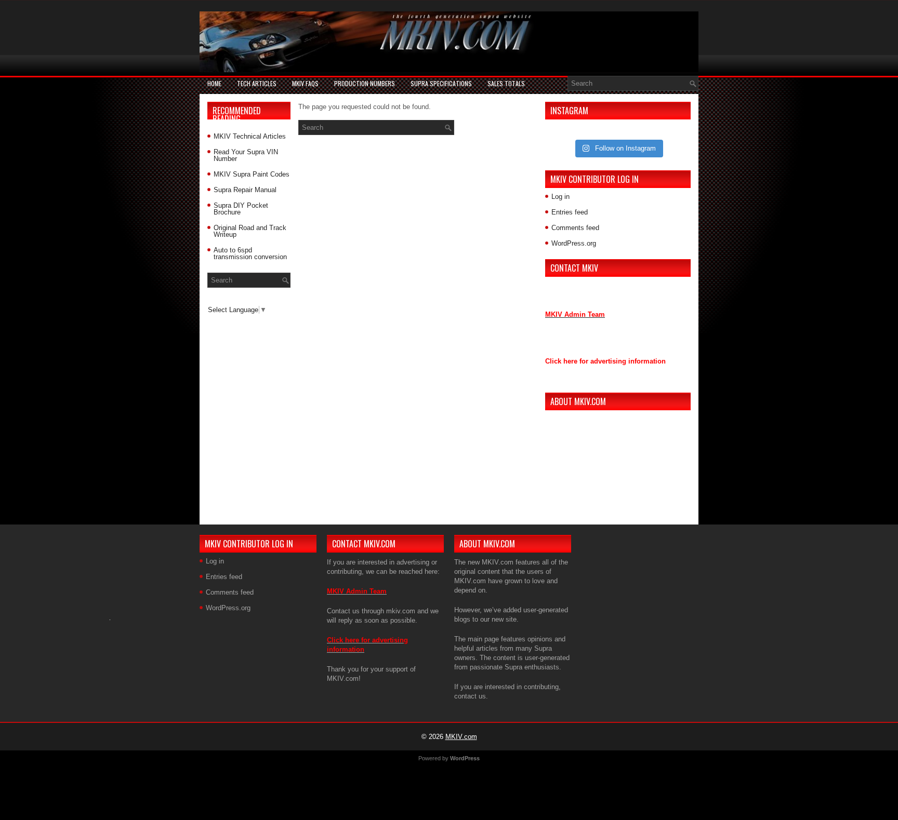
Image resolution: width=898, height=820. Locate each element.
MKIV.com (461, 737)
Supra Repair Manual (245, 190)
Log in (560, 196)
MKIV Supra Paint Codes (251, 174)
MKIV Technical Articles (250, 136)
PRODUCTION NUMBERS (364, 83)
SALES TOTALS (506, 83)
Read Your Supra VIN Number (246, 155)
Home (214, 83)
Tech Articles (256, 83)
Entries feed (569, 212)
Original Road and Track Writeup (250, 231)
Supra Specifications (441, 83)
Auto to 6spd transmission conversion (250, 253)
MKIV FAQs (305, 83)
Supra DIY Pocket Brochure (241, 208)
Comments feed (575, 228)
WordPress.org (573, 243)
